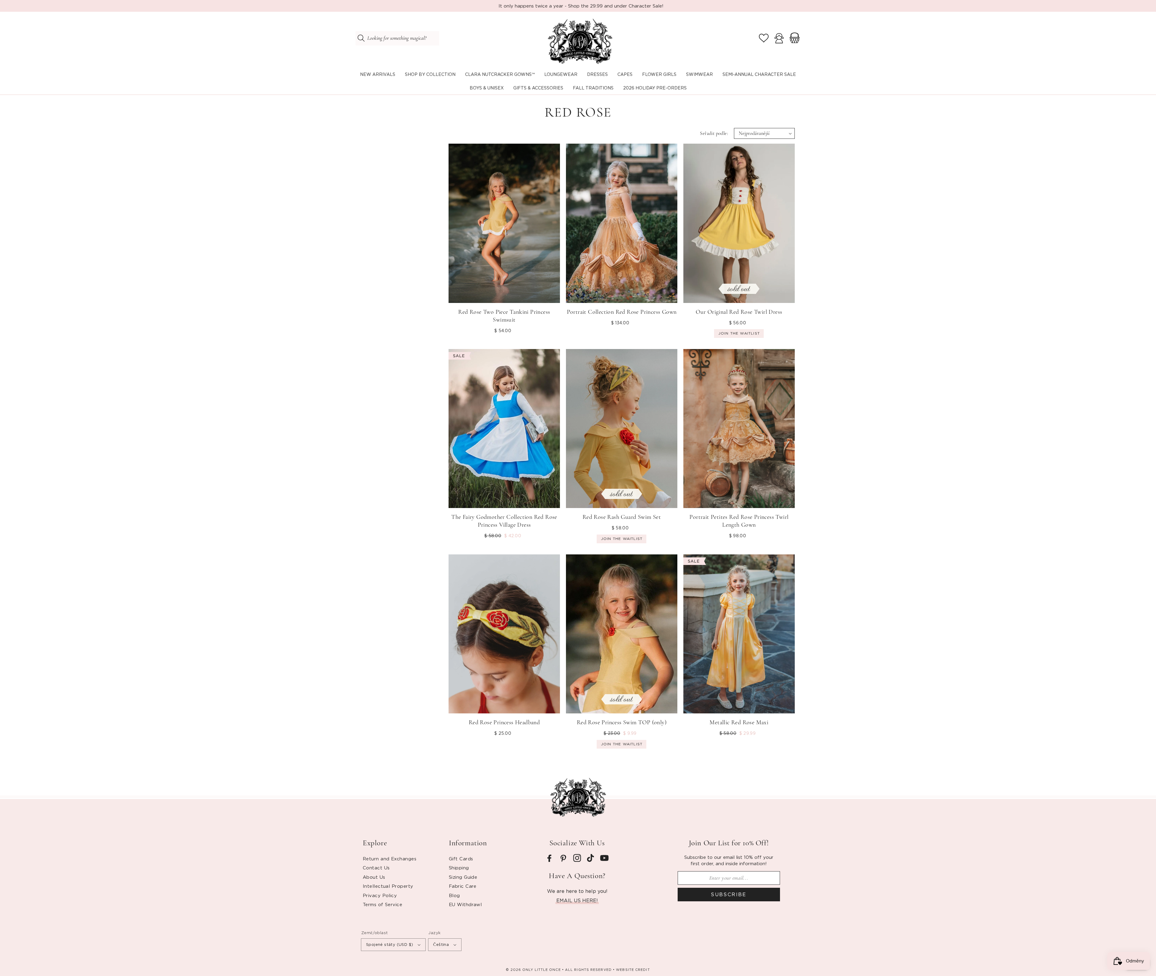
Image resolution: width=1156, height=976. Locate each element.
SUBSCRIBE (729, 894)
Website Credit (633, 969)
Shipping (459, 867)
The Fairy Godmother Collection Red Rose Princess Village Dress (504, 521)
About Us (374, 877)
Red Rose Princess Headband (504, 722)
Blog (454, 895)
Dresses (597, 74)
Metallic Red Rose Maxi (739, 722)
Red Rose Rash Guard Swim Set (622, 517)
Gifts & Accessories (538, 88)
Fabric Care (463, 886)
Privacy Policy (380, 895)
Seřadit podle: (714, 133)
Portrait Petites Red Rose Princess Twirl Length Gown (738, 521)
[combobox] (397, 38)
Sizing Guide (463, 877)
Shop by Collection (430, 74)
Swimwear (699, 74)
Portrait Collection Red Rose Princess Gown (622, 312)
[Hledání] (360, 38)
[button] (430, 74)
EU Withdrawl (465, 904)
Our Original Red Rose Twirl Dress (739, 312)
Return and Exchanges (389, 858)
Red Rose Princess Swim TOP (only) (622, 722)
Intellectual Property (388, 886)
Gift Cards (461, 858)
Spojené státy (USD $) (389, 944)
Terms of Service (382, 904)
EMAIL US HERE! (577, 900)
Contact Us (376, 867)
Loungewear (560, 74)
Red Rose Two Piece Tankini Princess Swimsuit (504, 315)
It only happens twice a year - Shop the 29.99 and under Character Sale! (581, 5)
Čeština (441, 944)
